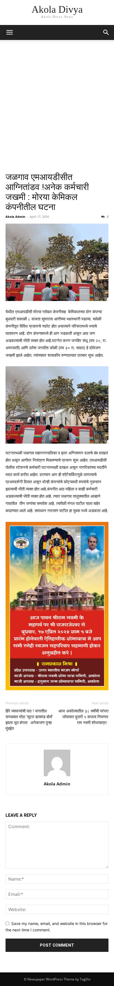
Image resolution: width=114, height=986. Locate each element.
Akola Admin (15, 216)
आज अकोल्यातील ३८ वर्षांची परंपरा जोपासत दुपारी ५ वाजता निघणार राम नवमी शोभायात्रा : (83, 717)
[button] (9, 32)
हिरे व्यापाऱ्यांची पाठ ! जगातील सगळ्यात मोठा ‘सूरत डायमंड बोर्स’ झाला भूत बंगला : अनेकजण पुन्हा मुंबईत (29, 720)
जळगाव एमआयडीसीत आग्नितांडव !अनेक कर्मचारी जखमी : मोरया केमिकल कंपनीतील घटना (47, 192)
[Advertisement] (57, 112)
